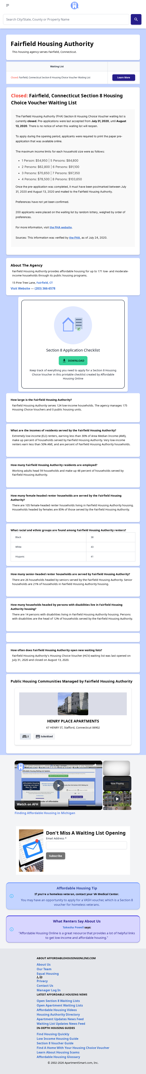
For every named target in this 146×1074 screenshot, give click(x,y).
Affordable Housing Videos (57, 1010)
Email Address (56, 838)
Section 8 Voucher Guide (55, 1043)
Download (73, 360)
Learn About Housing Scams (58, 1052)
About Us (44, 964)
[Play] (117, 799)
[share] (94, 764)
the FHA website (61, 227)
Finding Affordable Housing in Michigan (57, 766)
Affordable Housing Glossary (58, 1057)
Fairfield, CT (44, 282)
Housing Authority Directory (58, 1014)
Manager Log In (49, 990)
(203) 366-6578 (45, 288)
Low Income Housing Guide (57, 1039)
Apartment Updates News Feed (60, 1019)
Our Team (44, 969)
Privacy (42, 981)
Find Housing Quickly (53, 1034)
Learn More (123, 77)
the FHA (74, 237)
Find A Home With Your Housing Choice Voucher (73, 1048)
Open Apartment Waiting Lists (60, 1005)
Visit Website (20, 288)
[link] (21, 767)
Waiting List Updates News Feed (61, 1024)
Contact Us (45, 986)
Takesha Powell (73, 927)
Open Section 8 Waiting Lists (58, 1001)
